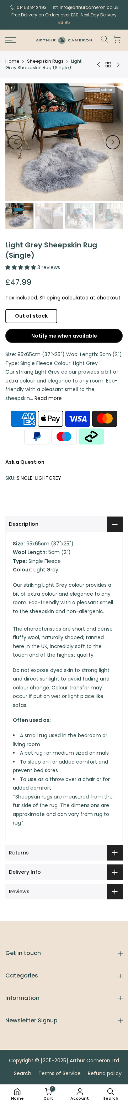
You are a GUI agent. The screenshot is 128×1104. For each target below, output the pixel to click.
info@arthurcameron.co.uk (89, 7)
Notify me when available (64, 335)
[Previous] (15, 142)
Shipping (49, 297)
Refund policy (105, 1073)
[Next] (113, 142)
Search (22, 1073)
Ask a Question (24, 462)
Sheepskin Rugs (45, 61)
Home (12, 61)
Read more (47, 398)
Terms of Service (59, 1073)
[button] (21, 267)
